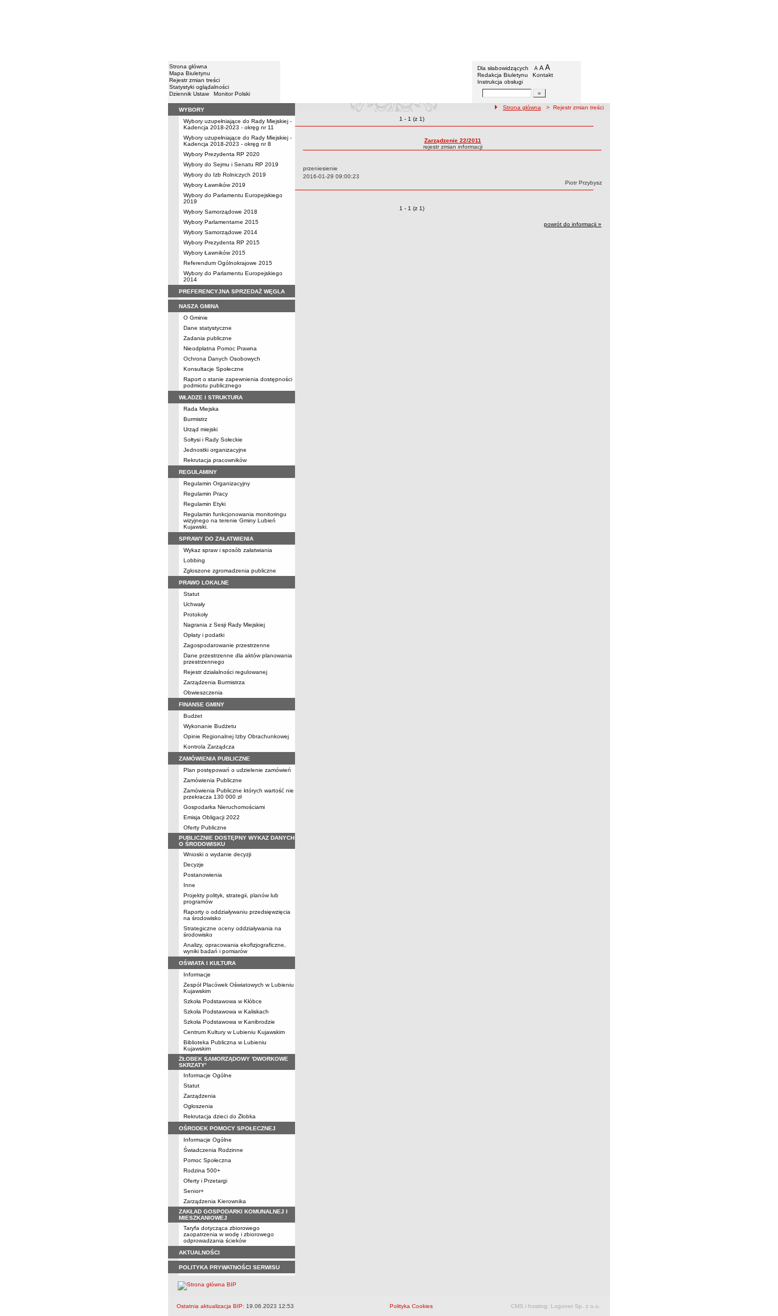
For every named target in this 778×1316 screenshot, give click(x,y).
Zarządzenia (199, 1096)
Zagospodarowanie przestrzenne (226, 645)
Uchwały (194, 604)
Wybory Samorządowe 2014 (220, 232)
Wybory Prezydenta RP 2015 (221, 242)
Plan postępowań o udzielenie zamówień (237, 770)
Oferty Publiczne (205, 827)
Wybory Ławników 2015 (214, 253)
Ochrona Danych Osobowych (221, 358)
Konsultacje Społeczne (213, 369)
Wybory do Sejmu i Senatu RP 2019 (231, 164)
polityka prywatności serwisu (229, 1267)
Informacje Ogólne (207, 1075)
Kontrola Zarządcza (209, 746)
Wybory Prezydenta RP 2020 (221, 154)
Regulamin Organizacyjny (216, 483)
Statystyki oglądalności (199, 87)
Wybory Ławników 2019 (214, 185)
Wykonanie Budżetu (209, 726)
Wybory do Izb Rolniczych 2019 (224, 174)
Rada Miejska (201, 409)
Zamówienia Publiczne (212, 780)
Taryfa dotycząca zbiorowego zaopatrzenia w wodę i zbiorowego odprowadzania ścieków (228, 1234)
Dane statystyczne (207, 328)
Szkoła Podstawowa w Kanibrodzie (229, 1022)
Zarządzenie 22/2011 (452, 140)
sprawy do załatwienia (216, 539)
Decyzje (193, 864)
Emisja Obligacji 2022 (211, 817)
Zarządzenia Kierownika (214, 1201)
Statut (191, 594)
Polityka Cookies (411, 1306)
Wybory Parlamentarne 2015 (221, 222)
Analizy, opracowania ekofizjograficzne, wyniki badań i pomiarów (234, 948)
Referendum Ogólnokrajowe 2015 (227, 263)
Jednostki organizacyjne (215, 450)
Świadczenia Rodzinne (213, 1150)
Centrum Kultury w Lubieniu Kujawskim (234, 1032)
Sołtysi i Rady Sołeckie (213, 439)
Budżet (192, 716)
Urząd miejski (200, 429)
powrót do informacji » (572, 224)
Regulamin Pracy (205, 494)
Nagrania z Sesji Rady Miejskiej (224, 625)
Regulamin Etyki (204, 504)
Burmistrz (195, 419)
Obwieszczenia (203, 692)
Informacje (197, 974)
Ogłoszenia (198, 1106)
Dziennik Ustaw (189, 94)
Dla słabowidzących (503, 68)
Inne (189, 885)
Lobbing (194, 560)
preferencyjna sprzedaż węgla (232, 291)
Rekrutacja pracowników (215, 460)
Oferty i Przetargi (205, 1181)
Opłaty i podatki (203, 635)
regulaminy (198, 472)
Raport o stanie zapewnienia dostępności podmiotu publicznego (237, 382)
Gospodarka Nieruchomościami (224, 807)
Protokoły (195, 614)
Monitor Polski (232, 94)
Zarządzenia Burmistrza (214, 682)
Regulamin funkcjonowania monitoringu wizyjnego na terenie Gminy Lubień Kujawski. (234, 520)
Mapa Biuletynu (189, 73)
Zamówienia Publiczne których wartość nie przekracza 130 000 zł (238, 793)
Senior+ (193, 1191)
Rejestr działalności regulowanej (225, 672)
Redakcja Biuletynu (502, 75)
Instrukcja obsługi (500, 82)
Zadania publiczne (207, 338)
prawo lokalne (204, 582)
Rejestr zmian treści (194, 80)
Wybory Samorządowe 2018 (220, 212)
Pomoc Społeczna (207, 1160)
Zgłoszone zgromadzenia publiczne (229, 570)
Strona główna (188, 66)
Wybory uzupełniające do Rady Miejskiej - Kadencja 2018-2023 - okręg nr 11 (237, 124)
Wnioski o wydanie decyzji (217, 854)
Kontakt (543, 75)
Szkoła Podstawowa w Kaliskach (226, 1011)
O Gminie (195, 317)
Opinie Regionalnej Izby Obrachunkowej (236, 736)
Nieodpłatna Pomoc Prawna (220, 348)
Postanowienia (202, 875)
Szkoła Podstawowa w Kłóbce (222, 1001)
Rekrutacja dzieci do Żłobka (219, 1116)
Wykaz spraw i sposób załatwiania (227, 550)
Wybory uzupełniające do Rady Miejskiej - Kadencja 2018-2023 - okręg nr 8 (237, 140)
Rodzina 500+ (201, 1170)
